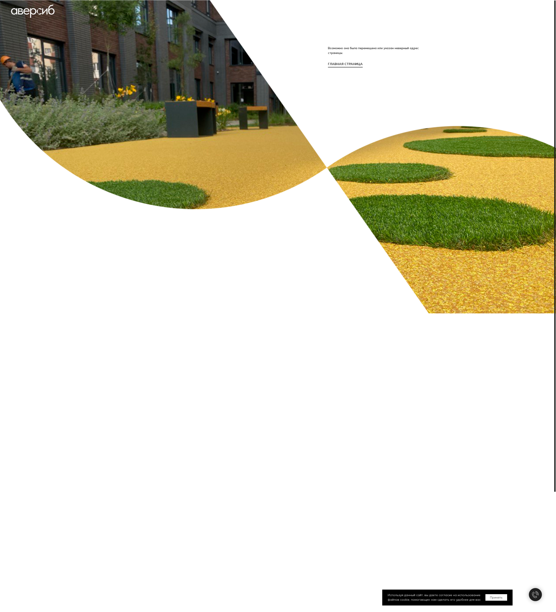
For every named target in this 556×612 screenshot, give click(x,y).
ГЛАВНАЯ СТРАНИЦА (345, 64)
